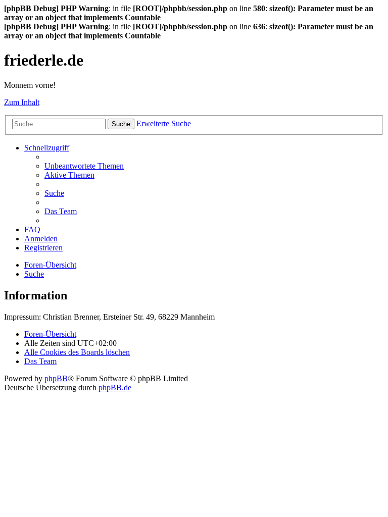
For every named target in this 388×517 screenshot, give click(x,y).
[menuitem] (84, 166)
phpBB (56, 378)
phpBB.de (115, 387)
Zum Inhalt (21, 102)
